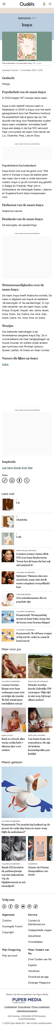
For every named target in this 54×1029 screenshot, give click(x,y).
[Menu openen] (4, 4)
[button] (41, 1007)
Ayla (24, 467)
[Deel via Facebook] (19, 480)
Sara (10, 467)
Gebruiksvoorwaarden (27, 1011)
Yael (30, 467)
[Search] (50, 4)
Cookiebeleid (10, 1007)
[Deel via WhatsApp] (12, 480)
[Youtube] (23, 906)
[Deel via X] (26, 480)
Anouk (17, 467)
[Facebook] (10, 906)
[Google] (4, 906)
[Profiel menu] (44, 4)
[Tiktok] (36, 906)
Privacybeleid (24, 1007)
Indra (5, 364)
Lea (4, 467)
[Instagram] (17, 906)
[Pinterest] (29, 906)
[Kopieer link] (4, 480)
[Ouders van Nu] (27, 4)
